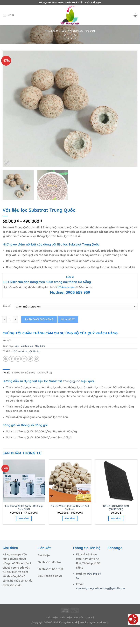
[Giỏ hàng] (135, 15)
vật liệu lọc (34, 351)
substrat (22, 351)
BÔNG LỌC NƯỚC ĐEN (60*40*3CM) (116, 508)
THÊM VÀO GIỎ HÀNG (39, 319)
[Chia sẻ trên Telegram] (36, 359)
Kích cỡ (6, 306)
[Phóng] (7, 163)
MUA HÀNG (24, 518)
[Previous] (9, 108)
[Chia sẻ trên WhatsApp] (6, 359)
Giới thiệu (52, 617)
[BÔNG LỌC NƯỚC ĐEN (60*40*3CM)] (116, 481)
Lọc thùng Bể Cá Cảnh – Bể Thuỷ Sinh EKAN (24, 508)
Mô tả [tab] (6, 372)
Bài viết (78, 617)
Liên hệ (90, 617)
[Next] (130, 108)
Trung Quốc (71, 381)
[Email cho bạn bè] (24, 359)
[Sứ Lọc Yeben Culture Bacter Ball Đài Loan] (70, 481)
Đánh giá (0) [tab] (45, 372)
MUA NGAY (68, 319)
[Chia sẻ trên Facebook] (12, 359)
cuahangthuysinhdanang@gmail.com (100, 588)
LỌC (15, 351)
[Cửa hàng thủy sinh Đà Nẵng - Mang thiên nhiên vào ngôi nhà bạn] (70, 15)
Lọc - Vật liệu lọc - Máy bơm (78, 30)
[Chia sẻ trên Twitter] (18, 359)
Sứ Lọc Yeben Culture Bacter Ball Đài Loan (70, 508)
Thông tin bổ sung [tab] (23, 372)
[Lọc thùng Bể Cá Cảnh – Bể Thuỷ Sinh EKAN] (24, 481)
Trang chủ (51, 30)
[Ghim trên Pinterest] (30, 359)
